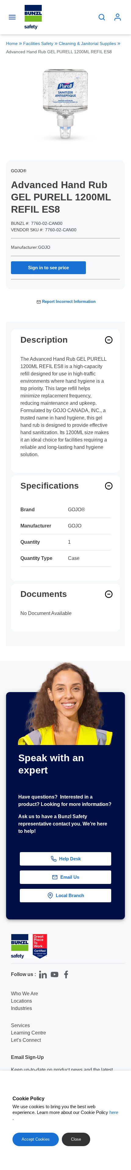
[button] (120, 927)
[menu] (12, 17)
